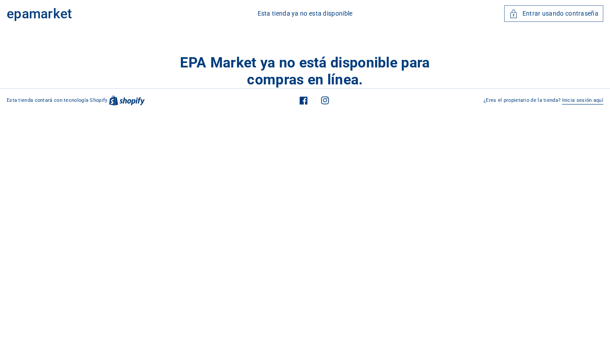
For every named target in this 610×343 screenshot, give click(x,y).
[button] (553, 13)
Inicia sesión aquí (582, 100)
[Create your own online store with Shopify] (127, 100)
